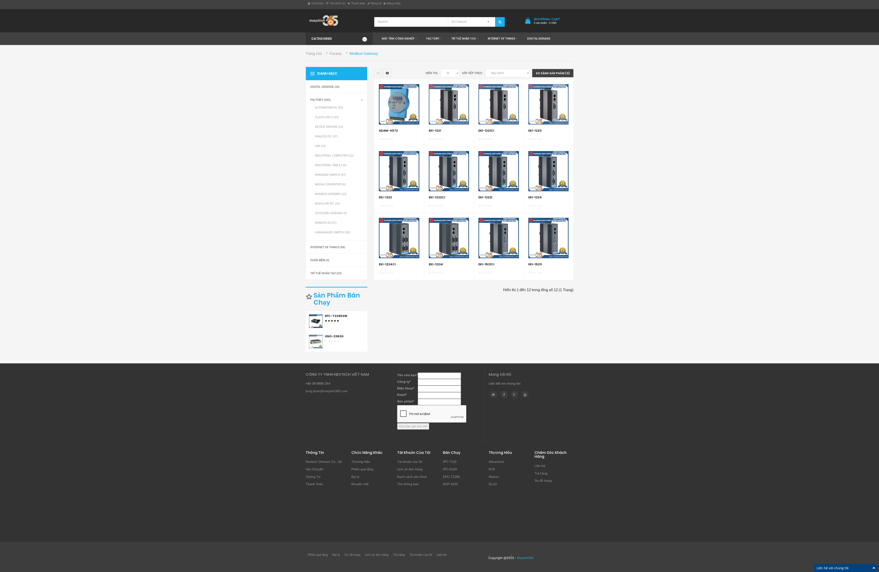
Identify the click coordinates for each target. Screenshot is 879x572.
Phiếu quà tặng (362, 469)
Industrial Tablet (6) (330, 165)
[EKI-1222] (399, 171)
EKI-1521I (535, 264)
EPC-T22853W (336, 316)
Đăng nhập (394, 3)
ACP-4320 (450, 484)
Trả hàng (541, 473)
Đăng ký (376, 3)
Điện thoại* (405, 388)
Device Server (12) (329, 126)
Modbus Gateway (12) (331, 194)
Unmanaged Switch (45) (332, 232)
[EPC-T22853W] (316, 321)
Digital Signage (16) (324, 86)
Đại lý (355, 477)
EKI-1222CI (437, 197)
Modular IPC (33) (327, 203)
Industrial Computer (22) (334, 155)
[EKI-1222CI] (449, 171)
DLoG (493, 484)
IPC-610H (450, 469)
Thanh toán (358, 3)
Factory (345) (320, 99)
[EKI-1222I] (498, 171)
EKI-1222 (385, 197)
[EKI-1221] (449, 104)
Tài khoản (317, 3)
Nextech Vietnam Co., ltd (324, 461)
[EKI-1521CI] (498, 238)
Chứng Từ (313, 477)
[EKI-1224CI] (399, 238)
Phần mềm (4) (319, 260)
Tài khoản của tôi (409, 461)
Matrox (494, 477)
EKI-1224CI (387, 264)
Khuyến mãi (360, 484)
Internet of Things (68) (327, 247)
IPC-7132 (450, 461)
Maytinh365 (525, 558)
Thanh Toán (314, 484)
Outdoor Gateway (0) (331, 213)
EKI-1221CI (486, 130)
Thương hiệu (360, 461)
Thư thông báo (408, 484)
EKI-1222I (485, 197)
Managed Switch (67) (330, 174)
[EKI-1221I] (548, 104)
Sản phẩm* (405, 401)
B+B (492, 469)
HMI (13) (320, 146)
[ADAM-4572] (399, 104)
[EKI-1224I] (449, 238)
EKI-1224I (436, 264)
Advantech (496, 461)
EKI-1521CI (486, 264)
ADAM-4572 (388, 130)
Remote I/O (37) (325, 222)
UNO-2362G (334, 336)
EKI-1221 (435, 130)
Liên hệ (539, 466)
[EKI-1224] (548, 171)
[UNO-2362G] (316, 341)
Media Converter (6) (330, 184)
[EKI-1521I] (548, 238)
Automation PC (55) (329, 107)
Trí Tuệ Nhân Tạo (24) (326, 273)
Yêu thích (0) (337, 3)
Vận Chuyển (314, 469)
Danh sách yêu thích (412, 477)
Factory (336, 54)
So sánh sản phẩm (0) (553, 73)
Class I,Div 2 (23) (327, 117)
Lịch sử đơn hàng (410, 469)
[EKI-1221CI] (498, 104)
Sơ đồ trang (543, 480)
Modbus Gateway (364, 54)
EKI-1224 (535, 197)
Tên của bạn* (407, 375)
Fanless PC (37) (326, 136)
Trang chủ (314, 54)
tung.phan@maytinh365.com (326, 391)
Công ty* (404, 381)
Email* (402, 394)
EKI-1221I (535, 130)
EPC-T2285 (451, 477)
